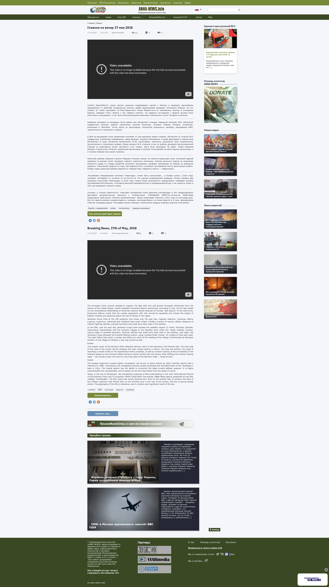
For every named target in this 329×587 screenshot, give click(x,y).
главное (91, 390)
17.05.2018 (97, 33)
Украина (136, 17)
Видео (188, 2)
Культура (177, 2)
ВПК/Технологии (107, 2)
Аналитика (165, 2)
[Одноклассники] (98, 220)
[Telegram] (94, 220)
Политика (92, 2)
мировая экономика (141, 208)
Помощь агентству (210, 542)
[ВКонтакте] (90, 220)
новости (119, 390)
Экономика (123, 2)
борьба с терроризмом (98, 208)
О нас (191, 542)
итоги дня (109, 390)
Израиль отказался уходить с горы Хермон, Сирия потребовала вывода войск (122, 479)
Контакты (231, 542)
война (113, 208)
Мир (210, 17)
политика (130, 390)
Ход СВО (122, 17)
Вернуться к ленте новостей (205, 548)
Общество (136, 2)
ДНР (100, 390)
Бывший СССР (180, 17)
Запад (199, 17)
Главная (91, 23)
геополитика (124, 208)
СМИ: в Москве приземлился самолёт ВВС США (121, 526)
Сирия (108, 17)
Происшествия (151, 2)
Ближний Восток (157, 17)
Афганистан (93, 17)
